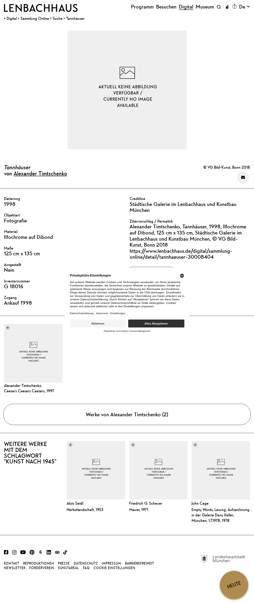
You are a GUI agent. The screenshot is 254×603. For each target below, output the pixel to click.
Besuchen (166, 7)
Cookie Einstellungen (114, 568)
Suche (58, 18)
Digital (12, 18)
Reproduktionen (38, 563)
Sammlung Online (34, 18)
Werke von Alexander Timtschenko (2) (127, 414)
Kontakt (11, 563)
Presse (64, 563)
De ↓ (244, 7)
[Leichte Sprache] (235, 6)
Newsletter (14, 568)
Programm (142, 7)
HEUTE (233, 585)
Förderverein (41, 568)
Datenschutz (86, 563)
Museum (205, 7)
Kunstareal (68, 568)
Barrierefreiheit (139, 563)
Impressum (111, 563)
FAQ (86, 568)
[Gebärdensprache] (227, 7)
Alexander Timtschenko (40, 173)
